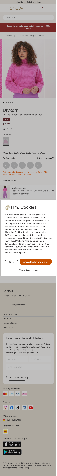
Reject (11, 262)
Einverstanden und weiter (35, 262)
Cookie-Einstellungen (28, 270)
